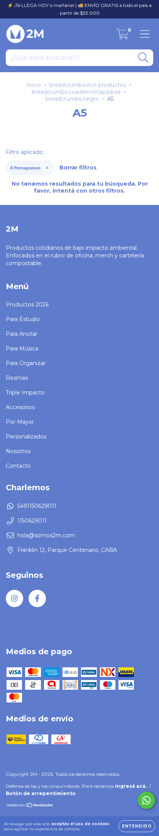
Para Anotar (21, 333)
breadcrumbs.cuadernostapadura (76, 91)
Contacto (18, 465)
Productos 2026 (27, 304)
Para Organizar (26, 363)
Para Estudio (23, 319)
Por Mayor (20, 421)
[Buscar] (143, 58)
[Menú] (145, 34)
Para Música (22, 348)
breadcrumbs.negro (72, 98)
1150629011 (32, 520)
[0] (122, 35)
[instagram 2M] (14, 598)
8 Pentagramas (25, 168)
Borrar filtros (77, 167)
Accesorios (20, 407)
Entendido (137, 826)
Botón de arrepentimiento (41, 793)
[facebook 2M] (37, 598)
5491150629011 (36, 506)
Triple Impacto (25, 392)
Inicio (34, 84)
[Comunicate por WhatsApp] (146, 800)
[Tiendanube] (30, 806)
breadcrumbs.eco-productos (87, 84)
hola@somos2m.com (46, 535)
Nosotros (18, 451)
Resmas (17, 377)
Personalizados (26, 436)
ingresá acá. (131, 786)
